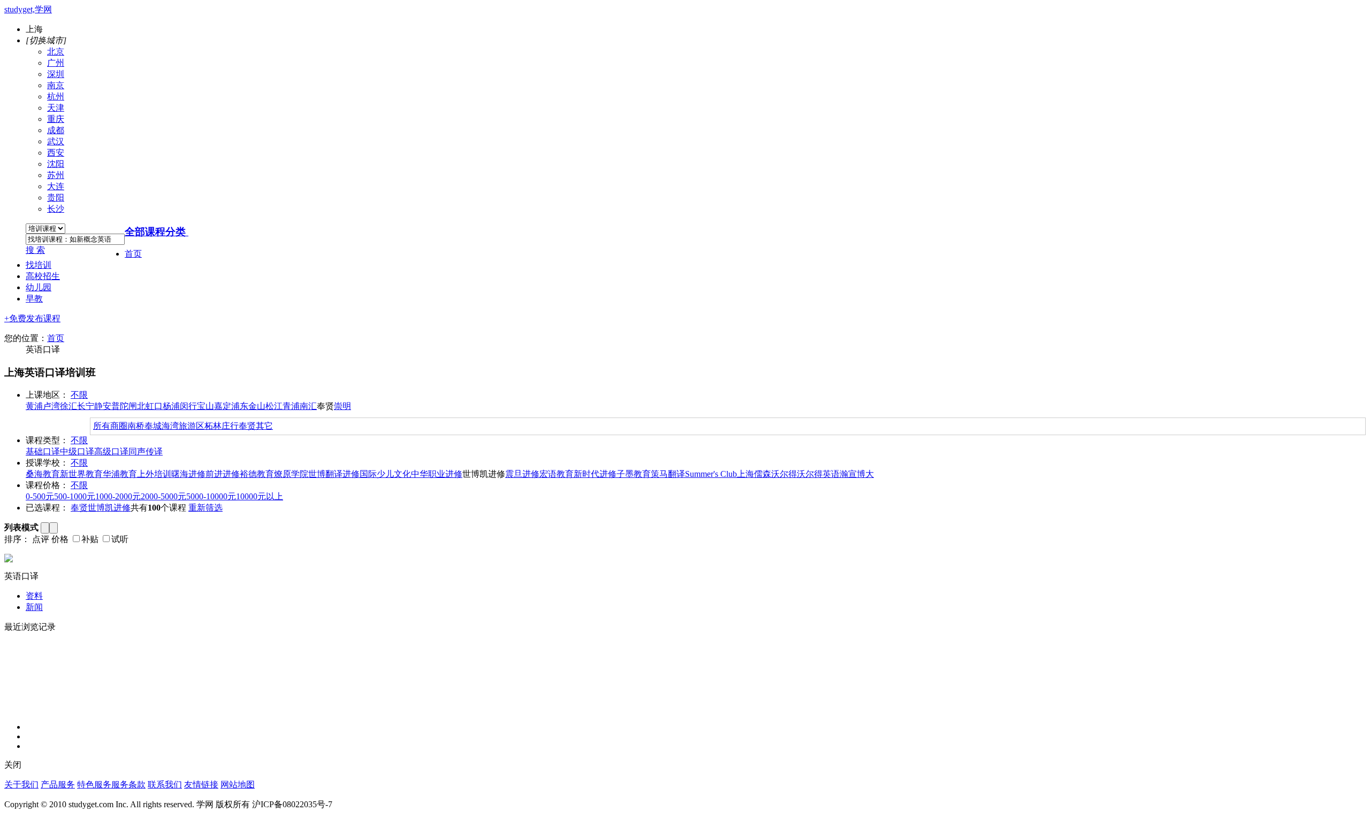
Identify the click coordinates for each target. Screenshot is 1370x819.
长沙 (55, 208)
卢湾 (51, 406)
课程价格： (47, 485)
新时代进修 (595, 473)
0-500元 (40, 496)
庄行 (230, 425)
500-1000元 (74, 496)
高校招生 (43, 276)
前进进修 (223, 473)
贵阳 (55, 197)
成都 (55, 130)
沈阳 (55, 163)
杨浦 (171, 406)
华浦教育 (120, 473)
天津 (55, 107)
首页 (133, 253)
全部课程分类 (155, 231)
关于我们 (21, 784)
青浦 (291, 406)
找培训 (38, 264)
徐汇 (68, 406)
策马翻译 (668, 473)
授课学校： (47, 462)
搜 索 (35, 249)
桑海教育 (43, 473)
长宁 (85, 406)
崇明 (342, 406)
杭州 (55, 96)
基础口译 (43, 451)
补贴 (89, 539)
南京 (55, 85)
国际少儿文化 (385, 473)
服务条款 (128, 784)
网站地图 (237, 784)
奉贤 (79, 507)
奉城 (153, 425)
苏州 (55, 175)
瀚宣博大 (857, 473)
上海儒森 (754, 473)
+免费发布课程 (32, 318)
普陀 (119, 406)
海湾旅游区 (183, 425)
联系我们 (165, 784)
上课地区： (47, 394)
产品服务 (58, 784)
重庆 (55, 118)
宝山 (205, 406)
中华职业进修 (436, 473)
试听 (119, 539)
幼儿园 (38, 287)
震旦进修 (522, 473)
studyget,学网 (28, 9)
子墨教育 (633, 473)
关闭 (12, 764)
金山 (256, 406)
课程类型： (47, 440)
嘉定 (222, 406)
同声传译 (145, 451)
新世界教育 (81, 473)
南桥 (135, 425)
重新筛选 (205, 507)
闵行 (188, 406)
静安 (102, 406)
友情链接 (201, 784)
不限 (79, 394)
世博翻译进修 (334, 473)
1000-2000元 (118, 496)
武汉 (55, 141)
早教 (34, 298)
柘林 (213, 425)
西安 (55, 152)
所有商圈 (110, 425)
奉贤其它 (256, 425)
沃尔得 (784, 473)
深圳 (55, 74)
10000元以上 (259, 496)
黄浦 (34, 406)
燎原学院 (291, 473)
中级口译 (77, 451)
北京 (55, 51)
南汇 (308, 406)
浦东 (239, 406)
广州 (55, 62)
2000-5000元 (163, 496)
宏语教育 (556, 473)
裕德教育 (257, 473)
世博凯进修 (109, 507)
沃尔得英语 (818, 473)
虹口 (154, 406)
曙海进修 (188, 473)
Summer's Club (711, 473)
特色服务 (94, 784)
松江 (274, 406)
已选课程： (47, 507)
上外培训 (154, 473)
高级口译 (111, 451)
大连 (55, 186)
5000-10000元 (211, 496)
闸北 (137, 406)
